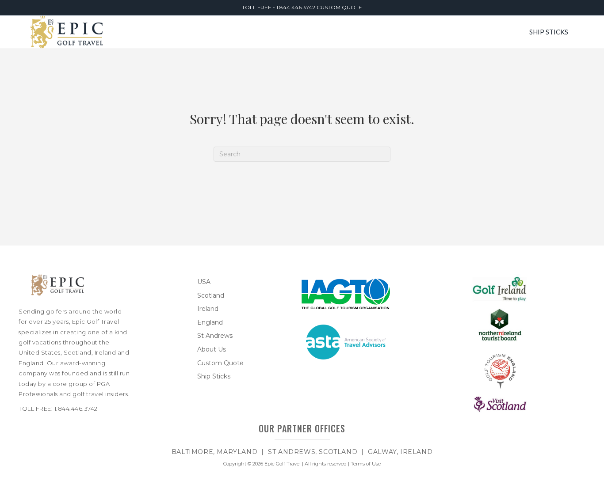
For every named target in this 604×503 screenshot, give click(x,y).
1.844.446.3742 (296, 7)
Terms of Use (366, 464)
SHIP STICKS (548, 32)
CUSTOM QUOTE (339, 7)
